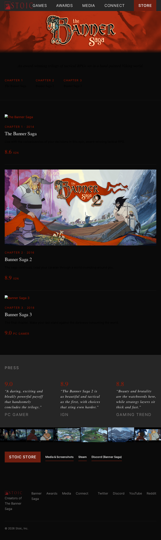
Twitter (103, 493)
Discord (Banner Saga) (106, 456)
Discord (118, 493)
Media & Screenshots (59, 456)
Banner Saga (36, 496)
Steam (82, 456)
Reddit (151, 493)
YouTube (135, 493)
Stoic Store (22, 457)
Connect (114, 5)
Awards (64, 5)
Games (40, 5)
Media (88, 5)
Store (145, 5)
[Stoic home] (19, 5)
